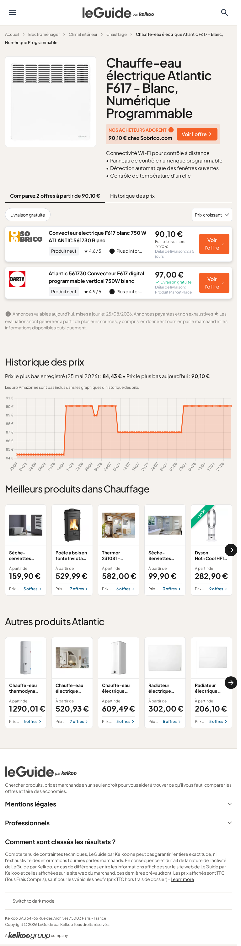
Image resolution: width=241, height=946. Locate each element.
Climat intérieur (83, 34)
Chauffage (116, 34)
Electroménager (44, 34)
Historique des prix (132, 195)
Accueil (12, 34)
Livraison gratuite (27, 214)
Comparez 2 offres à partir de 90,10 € (55, 195)
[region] (118, 550)
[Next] (231, 550)
